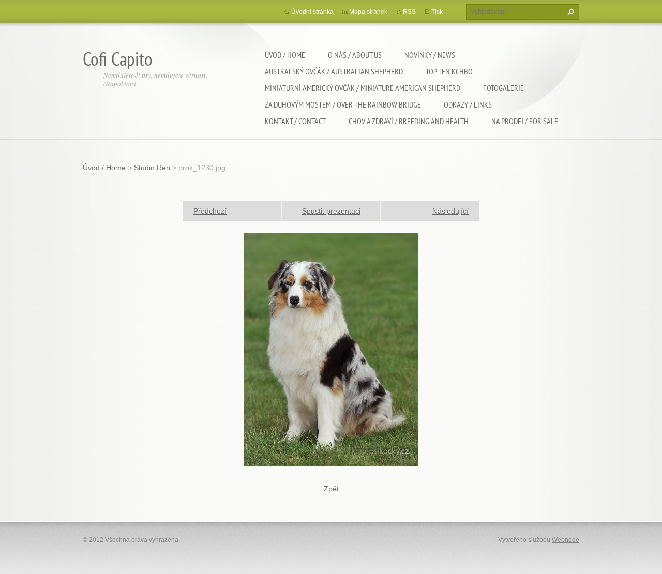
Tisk (437, 12)
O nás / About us (355, 55)
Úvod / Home (285, 55)
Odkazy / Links (468, 104)
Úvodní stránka (312, 12)
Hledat (569, 12)
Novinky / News (429, 55)
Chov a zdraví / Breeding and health (409, 121)
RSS (409, 12)
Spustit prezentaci (331, 211)
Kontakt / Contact (295, 121)
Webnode (565, 539)
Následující (450, 211)
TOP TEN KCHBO (449, 71)
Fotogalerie (503, 88)
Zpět (331, 489)
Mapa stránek (368, 12)
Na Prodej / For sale (524, 121)
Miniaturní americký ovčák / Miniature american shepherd (362, 88)
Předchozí (210, 211)
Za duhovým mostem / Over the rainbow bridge (343, 104)
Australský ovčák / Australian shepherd (334, 71)
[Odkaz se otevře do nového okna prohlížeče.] (331, 349)
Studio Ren (152, 167)
